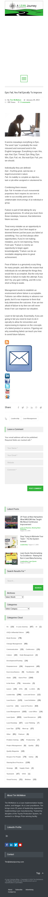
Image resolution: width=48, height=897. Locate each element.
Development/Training (14, 661)
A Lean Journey (22, 627)
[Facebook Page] (24, 381)
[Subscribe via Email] (24, 358)
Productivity (30, 740)
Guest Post (23, 678)
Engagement (29, 666)
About (10, 890)
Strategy (10, 768)
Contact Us (12, 892)
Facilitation (30, 672)
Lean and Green (29, 695)
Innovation (26, 683)
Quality (31, 745)
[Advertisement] (24, 50)
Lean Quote (32, 561)
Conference (30, 649)
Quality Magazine (13, 751)
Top (38, 873)
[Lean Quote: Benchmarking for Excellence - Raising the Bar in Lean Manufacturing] (11, 558)
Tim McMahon (15, 100)
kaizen (9, 689)
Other (9, 734)
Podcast (21, 734)
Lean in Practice (25, 528)
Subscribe (18, 890)
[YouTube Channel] (24, 391)
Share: (8, 407)
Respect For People (14, 757)
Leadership (15, 418)
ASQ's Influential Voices (15, 632)
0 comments (25, 102)
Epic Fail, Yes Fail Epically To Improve (23, 92)
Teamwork (10, 774)
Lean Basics (11, 700)
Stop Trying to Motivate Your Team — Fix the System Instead (31, 538)
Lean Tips (10, 729)
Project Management (14, 745)
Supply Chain (24, 768)
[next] (15, 562)
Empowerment (12, 666)
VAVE (24, 774)
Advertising (29, 890)
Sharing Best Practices (15, 762)
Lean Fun (10, 706)
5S (7, 627)
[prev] (15, 519)
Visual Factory (12, 779)
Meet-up (25, 729)
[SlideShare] (24, 396)
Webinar (28, 779)
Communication (12, 649)
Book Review (11, 638)
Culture (9, 655)
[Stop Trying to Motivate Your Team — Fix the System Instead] (11, 541)
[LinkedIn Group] (24, 375)
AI (36, 627)
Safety (31, 757)
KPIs (21, 689)
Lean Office (33, 712)
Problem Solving (12, 740)
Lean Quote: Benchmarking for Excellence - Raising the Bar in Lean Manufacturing (31, 555)
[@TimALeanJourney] (24, 386)
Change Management (14, 644)
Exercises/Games (13, 672)
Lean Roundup (12, 723)
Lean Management (30, 418)
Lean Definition (29, 700)
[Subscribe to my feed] (24, 342)
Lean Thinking (30, 723)
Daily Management (26, 655)
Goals (9, 678)
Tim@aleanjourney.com (14, 862)
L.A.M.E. (32, 689)
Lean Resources (30, 717)
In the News (11, 683)
